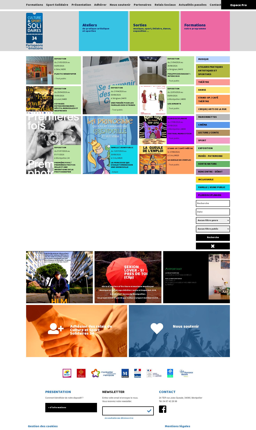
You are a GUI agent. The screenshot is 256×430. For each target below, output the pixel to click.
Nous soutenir (120, 4)
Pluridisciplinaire (209, 195)
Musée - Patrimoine (210, 156)
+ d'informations (57, 407)
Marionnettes (207, 117)
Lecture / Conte (208, 133)
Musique (203, 59)
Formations (34, 4)
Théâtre (203, 82)
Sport (202, 140)
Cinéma (202, 125)
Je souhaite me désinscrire (119, 418)
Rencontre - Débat (210, 172)
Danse (202, 90)
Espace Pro (238, 5)
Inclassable (206, 179)
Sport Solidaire (57, 4)
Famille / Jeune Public (211, 187)
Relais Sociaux (165, 4)
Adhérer (100, 4)
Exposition (205, 148)
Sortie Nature (207, 164)
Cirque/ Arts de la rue (212, 109)
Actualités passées (193, 4)
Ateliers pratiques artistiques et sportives (210, 70)
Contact (215, 4)
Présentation (81, 4)
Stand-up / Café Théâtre (208, 99)
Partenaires (142, 4)
